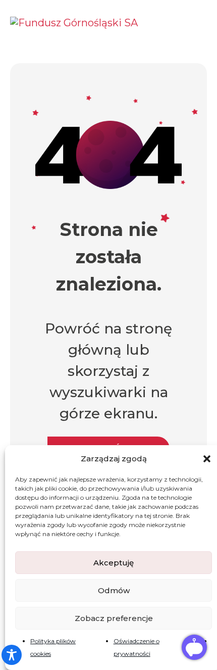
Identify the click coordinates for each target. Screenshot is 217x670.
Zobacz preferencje (114, 618)
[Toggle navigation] (197, 22)
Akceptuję (113, 562)
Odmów (114, 590)
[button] (207, 459)
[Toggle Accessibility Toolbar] (12, 655)
